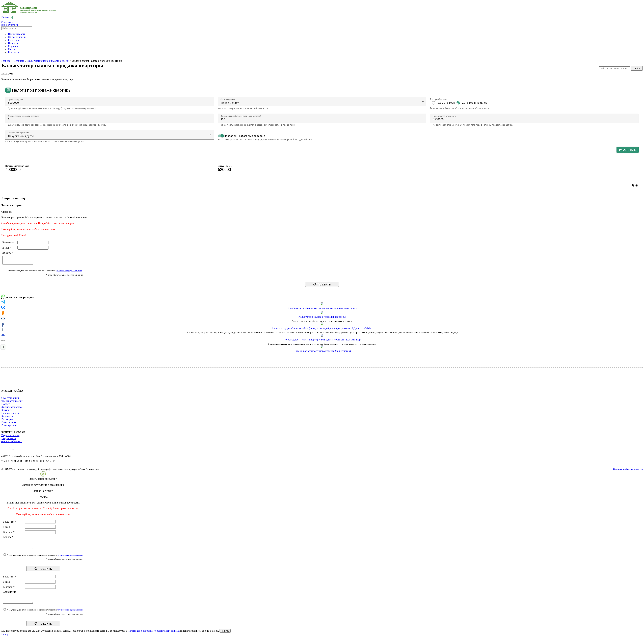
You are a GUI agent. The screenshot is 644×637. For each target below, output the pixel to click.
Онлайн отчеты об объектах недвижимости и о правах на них (322, 308)
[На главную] (28, 12)
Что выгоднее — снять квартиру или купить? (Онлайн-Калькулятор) (322, 339)
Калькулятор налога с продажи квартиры (322, 316)
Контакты (13, 52)
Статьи (12, 49)
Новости (13, 43)
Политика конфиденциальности (628, 469)
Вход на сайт (8, 422)
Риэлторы (13, 40)
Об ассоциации (17, 37)
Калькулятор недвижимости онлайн (48, 60)
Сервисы (13, 46)
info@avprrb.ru (9, 24)
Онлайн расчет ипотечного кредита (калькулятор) (322, 351)
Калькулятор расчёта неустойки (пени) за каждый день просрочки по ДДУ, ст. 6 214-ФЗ (322, 328)
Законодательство (11, 407)
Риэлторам (7, 419)
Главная (5, 60)
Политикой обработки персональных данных (154, 630)
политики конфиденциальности (69, 271)
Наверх (5, 634)
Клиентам (7, 416)
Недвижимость (16, 34)
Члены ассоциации (12, 401)
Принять (225, 631)
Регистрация (7, 22)
